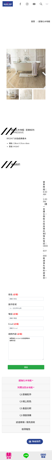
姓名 (13, 294)
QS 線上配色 (25, 401)
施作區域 (12, 304)
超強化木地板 (44, 21)
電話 (13, 314)
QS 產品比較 (25, 408)
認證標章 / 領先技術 (25, 422)
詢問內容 (15, 334)
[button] (43, 78)
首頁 (33, 21)
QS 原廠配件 (25, 394)
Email (13, 324)
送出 (26, 367)
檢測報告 (26, 429)
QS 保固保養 (25, 415)
